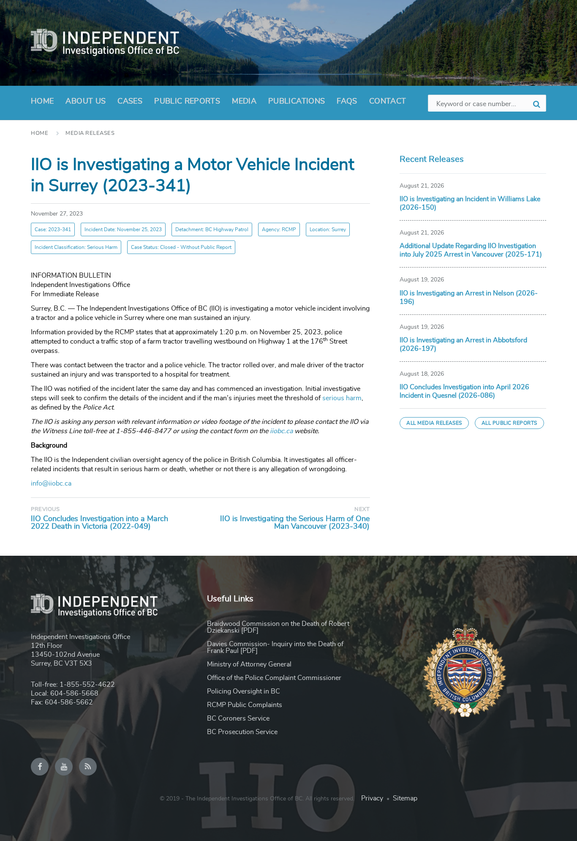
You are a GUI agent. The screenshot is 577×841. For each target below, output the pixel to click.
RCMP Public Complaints (244, 705)
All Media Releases (434, 423)
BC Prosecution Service (242, 732)
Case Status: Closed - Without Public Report (181, 247)
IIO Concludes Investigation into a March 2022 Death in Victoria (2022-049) (99, 522)
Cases (129, 101)
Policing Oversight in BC (243, 691)
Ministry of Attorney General (249, 664)
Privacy (372, 798)
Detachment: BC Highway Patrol (211, 229)
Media (244, 101)
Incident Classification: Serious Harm (76, 247)
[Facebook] (40, 766)
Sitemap (405, 798)
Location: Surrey (328, 229)
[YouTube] (64, 766)
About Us (85, 101)
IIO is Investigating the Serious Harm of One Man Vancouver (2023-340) (295, 522)
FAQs (347, 101)
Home (42, 101)
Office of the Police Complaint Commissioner (274, 677)
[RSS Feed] (88, 766)
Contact (387, 101)
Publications (296, 101)
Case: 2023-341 (53, 229)
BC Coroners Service (238, 718)
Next (362, 509)
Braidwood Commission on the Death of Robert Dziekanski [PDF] (278, 627)
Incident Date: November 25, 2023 (123, 229)
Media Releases (89, 133)
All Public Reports (509, 423)
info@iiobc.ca (51, 483)
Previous (45, 509)
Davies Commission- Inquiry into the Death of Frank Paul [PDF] (275, 647)
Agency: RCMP (279, 229)
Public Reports (187, 101)
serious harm (342, 398)
